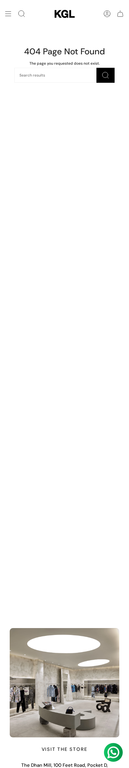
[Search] (21, 14)
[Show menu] (8, 14)
